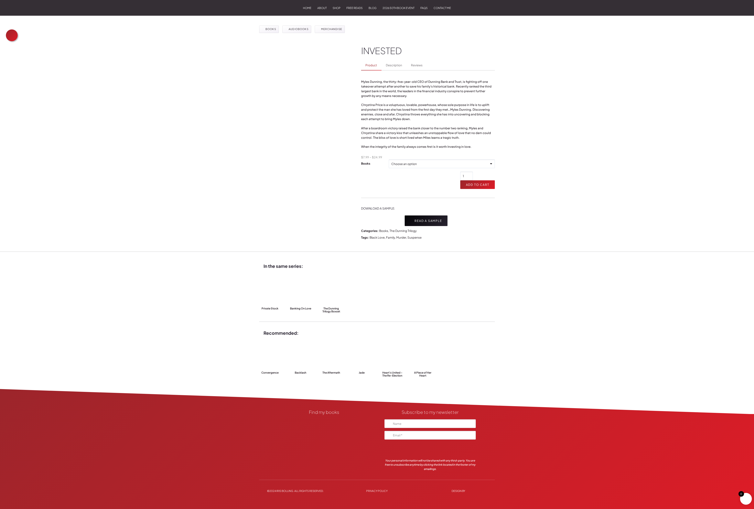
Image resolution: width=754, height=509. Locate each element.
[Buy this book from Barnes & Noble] (324, 452)
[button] (342, 8)
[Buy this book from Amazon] (324, 442)
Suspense (414, 237)
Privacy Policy (377, 490)
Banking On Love (300, 308)
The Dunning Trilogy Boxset (331, 310)
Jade (362, 372)
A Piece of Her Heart (422, 374)
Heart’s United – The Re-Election (392, 374)
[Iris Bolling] (263, 8)
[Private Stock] (270, 290)
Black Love (377, 237)
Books (365, 163)
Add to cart (477, 184)
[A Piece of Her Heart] (423, 354)
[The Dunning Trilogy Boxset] (331, 290)
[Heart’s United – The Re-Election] (392, 354)
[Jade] (362, 354)
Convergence (270, 372)
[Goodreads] (324, 432)
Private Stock (270, 308)
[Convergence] (270, 354)
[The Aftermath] (331, 354)
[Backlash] (301, 354)
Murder (401, 237)
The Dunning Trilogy (403, 231)
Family (390, 237)
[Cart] (489, 8)
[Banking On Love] (301, 290)
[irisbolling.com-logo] (324, 422)
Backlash (300, 372)
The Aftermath (331, 372)
